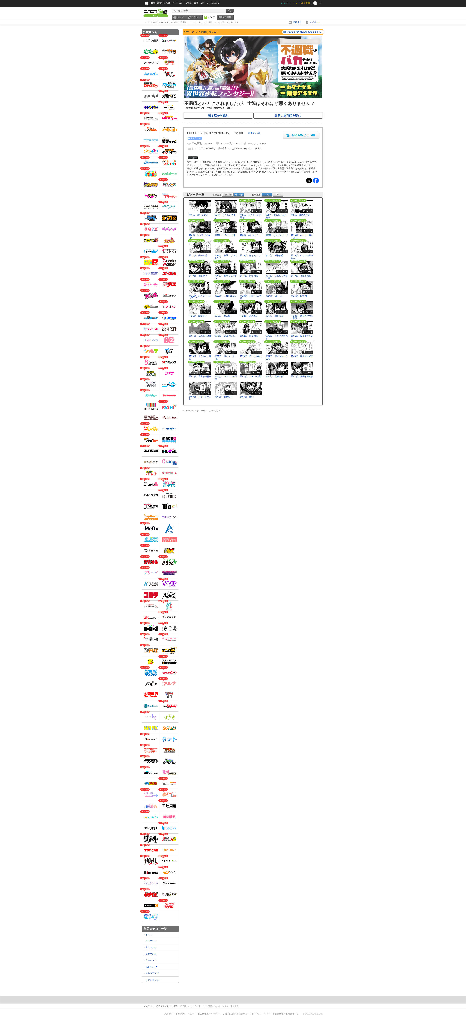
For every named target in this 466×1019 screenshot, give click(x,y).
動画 (153, 3)
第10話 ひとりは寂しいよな (302, 236)
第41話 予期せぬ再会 (200, 376)
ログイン (285, 3)
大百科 (188, 3)
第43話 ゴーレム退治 (251, 376)
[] (254, 133)
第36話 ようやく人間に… (200, 357)
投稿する (297, 22)
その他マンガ (152, 973)
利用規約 (180, 1014)
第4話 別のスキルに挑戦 (276, 216)
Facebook (316, 180)
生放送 (167, 3)
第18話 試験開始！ (250, 275)
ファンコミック (153, 979)
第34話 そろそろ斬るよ (277, 337)
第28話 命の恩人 (249, 316)
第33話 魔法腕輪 (249, 336)
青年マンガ (150, 947)
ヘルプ (191, 1014)
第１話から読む (218, 115)
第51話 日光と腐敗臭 (302, 376)
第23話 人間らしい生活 (251, 297)
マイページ (315, 22)
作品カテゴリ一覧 (155, 928)
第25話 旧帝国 (299, 296)
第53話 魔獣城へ (223, 396)
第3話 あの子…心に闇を (250, 216)
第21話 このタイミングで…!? (200, 297)
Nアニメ (204, 3)
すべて (148, 934)
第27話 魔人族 (222, 316)
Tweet (309, 180)
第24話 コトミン (274, 296)
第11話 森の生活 (198, 255)
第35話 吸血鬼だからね (302, 337)
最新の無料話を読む (288, 115)
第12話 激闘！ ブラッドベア (226, 256)
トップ (180, 17)
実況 (196, 3)
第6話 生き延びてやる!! (199, 236)
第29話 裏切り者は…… (274, 317)
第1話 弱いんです (198, 215)
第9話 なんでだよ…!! (277, 235)
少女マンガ (150, 954)
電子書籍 (226, 17)
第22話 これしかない (226, 296)
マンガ (211, 17)
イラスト (195, 17)
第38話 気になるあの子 (251, 357)
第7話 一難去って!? (225, 235)
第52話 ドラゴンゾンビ (200, 397)
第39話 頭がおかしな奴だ (277, 357)
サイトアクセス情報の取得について (281, 1014)
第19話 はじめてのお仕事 (277, 276)
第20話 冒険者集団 (301, 275)
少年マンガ (150, 941)
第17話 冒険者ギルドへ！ (226, 276)
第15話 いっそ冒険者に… (302, 256)
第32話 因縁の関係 (225, 336)
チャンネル (177, 3)
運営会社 (168, 1014)
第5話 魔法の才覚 (300, 215)
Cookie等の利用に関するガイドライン (241, 1014)
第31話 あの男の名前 (200, 336)
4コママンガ (151, 967)
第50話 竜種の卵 (274, 376)
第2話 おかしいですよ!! (225, 216)
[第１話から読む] (253, 97)
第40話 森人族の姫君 (302, 356)
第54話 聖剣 (247, 396)
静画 (159, 3)
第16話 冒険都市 (198, 275)
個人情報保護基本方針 (209, 1014)
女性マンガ (150, 960)
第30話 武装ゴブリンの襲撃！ (302, 317)
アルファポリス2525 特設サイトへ (304, 32)
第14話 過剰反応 (274, 255)
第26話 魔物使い (198, 316)
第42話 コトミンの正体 (226, 377)
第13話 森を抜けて (250, 255)
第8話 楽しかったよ (250, 235)
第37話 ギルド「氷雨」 (225, 357)
